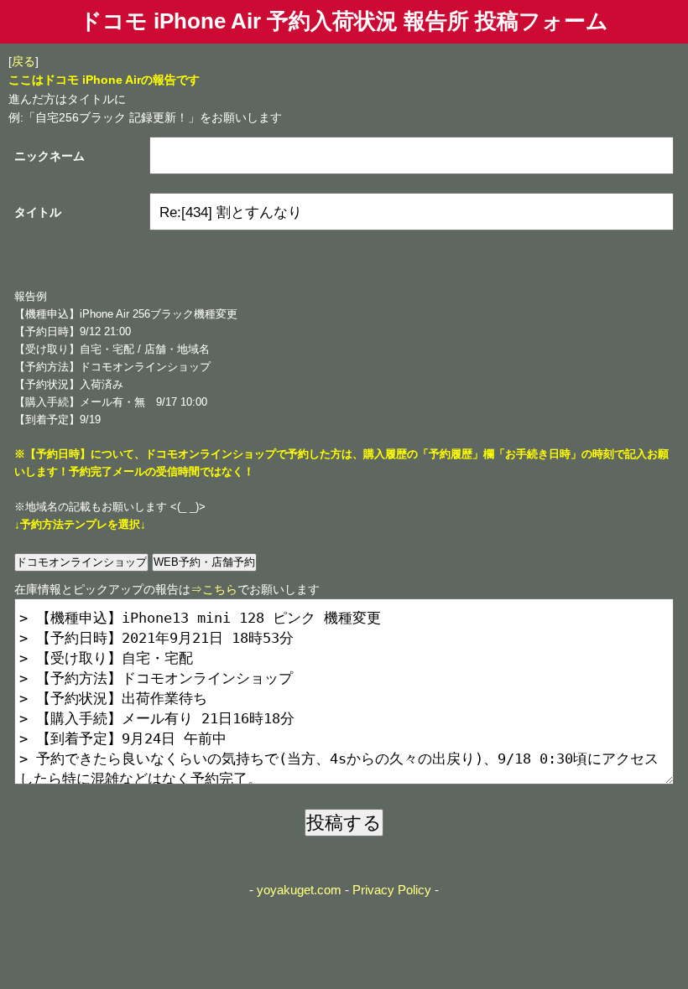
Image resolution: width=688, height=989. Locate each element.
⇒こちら (213, 589)
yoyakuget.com (299, 890)
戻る (23, 61)
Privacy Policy (391, 890)
